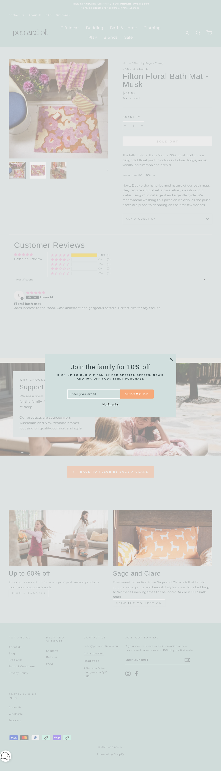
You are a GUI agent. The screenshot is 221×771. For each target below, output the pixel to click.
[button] (5, 756)
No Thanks (110, 404)
